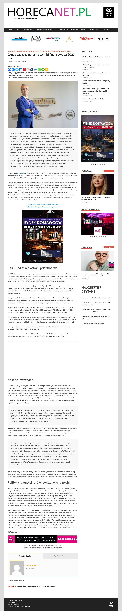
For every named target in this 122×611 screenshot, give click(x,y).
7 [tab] (104, 164)
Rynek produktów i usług (45, 29)
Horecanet (23, 61)
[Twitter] (17, 69)
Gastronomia (12, 51)
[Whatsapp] (39, 69)
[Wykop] (35, 69)
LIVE (17, 29)
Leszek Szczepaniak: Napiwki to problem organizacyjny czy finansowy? (96, 275)
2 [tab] (93, 164)
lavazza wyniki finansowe (38, 586)
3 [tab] (95, 164)
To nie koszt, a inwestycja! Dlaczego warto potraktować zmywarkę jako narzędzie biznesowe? (96, 91)
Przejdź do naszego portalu (19, 606)
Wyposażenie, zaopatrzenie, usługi (60, 51)
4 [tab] (97, 164)
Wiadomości (27, 29)
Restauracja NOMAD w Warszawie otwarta (96, 298)
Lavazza (21, 173)
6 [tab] (102, 164)
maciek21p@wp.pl (30, 568)
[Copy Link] (46, 69)
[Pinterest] (24, 69)
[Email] (43, 69)
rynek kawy (52, 586)
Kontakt (107, 29)
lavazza (26, 586)
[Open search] (113, 30)
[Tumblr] (31, 69)
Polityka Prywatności (14, 604)
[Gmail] (28, 69)
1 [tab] (91, 164)
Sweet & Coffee (37, 51)
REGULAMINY (12, 602)
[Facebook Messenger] (13, 69)
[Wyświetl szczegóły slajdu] (97, 138)
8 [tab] (105, 236)
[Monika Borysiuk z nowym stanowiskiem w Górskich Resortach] (97, 184)
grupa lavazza (18, 586)
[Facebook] (9, 69)
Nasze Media (94, 29)
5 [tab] (100, 164)
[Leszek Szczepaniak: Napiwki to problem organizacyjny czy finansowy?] (97, 261)
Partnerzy (64, 29)
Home (11, 29)
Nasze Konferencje (78, 29)
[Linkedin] (20, 69)
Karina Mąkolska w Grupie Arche (93, 99)
